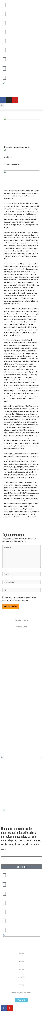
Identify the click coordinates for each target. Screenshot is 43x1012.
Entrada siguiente (21, 626)
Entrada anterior (21, 619)
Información (21, 977)
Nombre (3, 850)
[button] (2, 105)
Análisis (21, 953)
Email (2, 858)
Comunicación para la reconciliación (21, 993)
